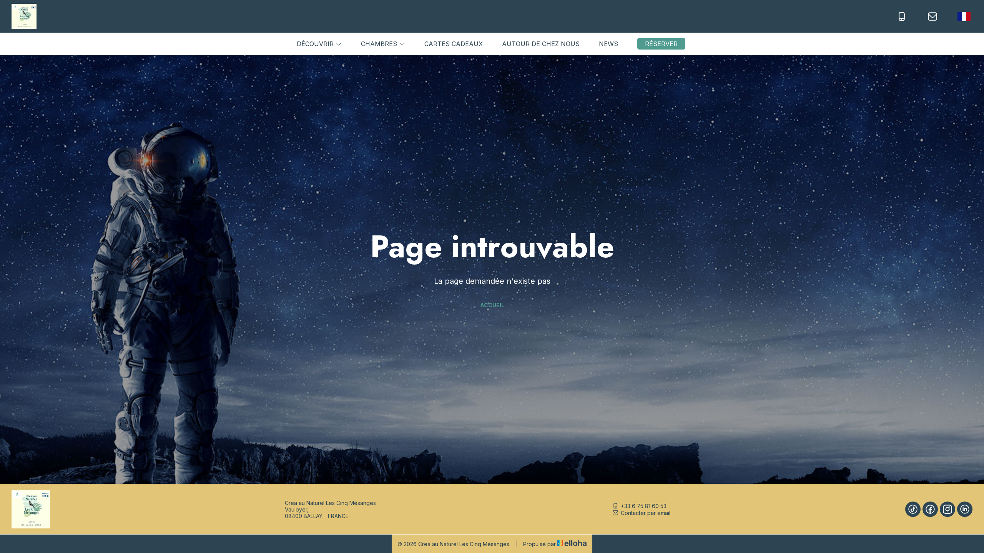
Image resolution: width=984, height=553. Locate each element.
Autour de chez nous (541, 44)
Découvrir (316, 44)
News (608, 44)
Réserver (661, 44)
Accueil (492, 305)
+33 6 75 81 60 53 (644, 506)
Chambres (380, 44)
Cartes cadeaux (453, 44)
